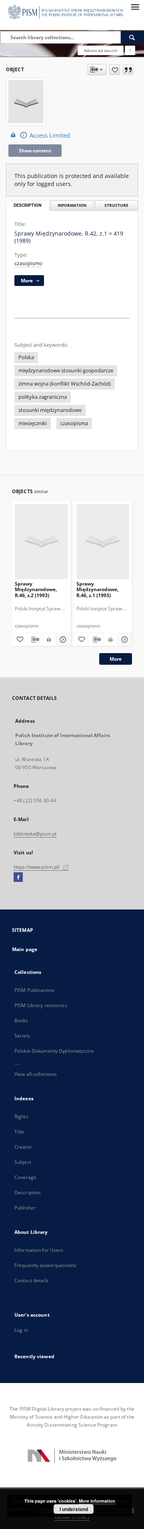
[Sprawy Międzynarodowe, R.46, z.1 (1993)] (103, 541)
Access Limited (50, 135)
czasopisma (74, 423)
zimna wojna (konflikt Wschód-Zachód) (64, 383)
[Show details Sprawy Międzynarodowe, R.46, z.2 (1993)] (62, 639)
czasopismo (28, 263)
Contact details (31, 1280)
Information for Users (39, 1250)
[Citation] (128, 69)
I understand (74, 1509)
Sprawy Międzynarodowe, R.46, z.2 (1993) (36, 589)
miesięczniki (32, 423)
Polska (26, 357)
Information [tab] (72, 205)
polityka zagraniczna (42, 397)
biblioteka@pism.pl (35, 833)
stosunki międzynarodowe (50, 410)
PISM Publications (34, 990)
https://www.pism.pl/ (37, 866)
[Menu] (135, 6)
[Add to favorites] (114, 69)
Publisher (25, 1207)
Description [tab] (28, 205)
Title (19, 1131)
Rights (21, 1116)
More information (97, 1501)
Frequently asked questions (45, 1265)
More (116, 659)
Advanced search (100, 50)
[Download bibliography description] (34, 639)
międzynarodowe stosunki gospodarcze (65, 370)
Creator (23, 1146)
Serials (22, 1035)
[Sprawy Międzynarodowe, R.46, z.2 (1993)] (41, 541)
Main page (24, 949)
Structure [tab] (116, 205)
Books (21, 1020)
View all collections (35, 1074)
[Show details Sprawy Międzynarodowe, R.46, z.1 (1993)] (123, 639)
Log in (21, 1330)
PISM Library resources (40, 1005)
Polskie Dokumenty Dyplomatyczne (54, 1050)
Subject (22, 1162)
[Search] (132, 37)
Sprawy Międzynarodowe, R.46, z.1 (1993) (97, 589)
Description (27, 1192)
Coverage (25, 1177)
